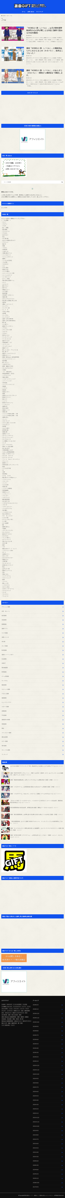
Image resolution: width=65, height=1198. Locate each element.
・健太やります (5, 340)
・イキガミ (4, 247)
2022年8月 (36, 1083)
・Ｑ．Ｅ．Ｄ (4, 309)
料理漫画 (4, 672)
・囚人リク (4, 399)
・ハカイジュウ (5, 497)
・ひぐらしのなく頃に (7, 519)
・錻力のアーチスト (6, 534)
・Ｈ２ (3, 266)
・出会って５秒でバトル (7, 453)
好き (3, 1012)
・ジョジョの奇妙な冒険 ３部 (9, 413)
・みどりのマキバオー (7, 557)
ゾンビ (10, 1008)
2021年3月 (36, 1156)
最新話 (26, 1017)
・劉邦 (3, 579)
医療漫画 (4, 624)
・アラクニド (4, 242)
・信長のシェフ (5, 492)
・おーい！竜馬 (5, 278)
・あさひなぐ (4, 235)
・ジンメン (4, 419)
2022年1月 (36, 1113)
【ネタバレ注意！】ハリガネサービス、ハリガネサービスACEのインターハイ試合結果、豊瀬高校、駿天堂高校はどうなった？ (37, 801)
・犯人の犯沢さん (6, 514)
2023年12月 (36, 1013)
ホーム (23, 11)
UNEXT (4, 663)
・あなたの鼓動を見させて (8, 240)
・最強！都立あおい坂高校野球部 (10, 357)
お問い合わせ (31, 11)
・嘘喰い (3, 258)
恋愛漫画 (4, 711)
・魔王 (3, 545)
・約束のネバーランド (7, 565)
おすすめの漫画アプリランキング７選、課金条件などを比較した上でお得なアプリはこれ (36, 766)
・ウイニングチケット (7, 257)
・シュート (4, 401)
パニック (22, 1008)
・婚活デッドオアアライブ (8, 353)
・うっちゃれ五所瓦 (6, 260)
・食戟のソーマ (5, 410)
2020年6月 (36, 1161)
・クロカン (4, 333)
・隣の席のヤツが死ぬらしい (9, 477)
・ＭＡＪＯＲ (4, 556)
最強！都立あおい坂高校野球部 (9, 1017)
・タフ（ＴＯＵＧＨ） (7, 444)
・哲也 (3, 466)
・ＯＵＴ (3, 222)
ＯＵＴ (12, 1025)
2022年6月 (36, 1091)
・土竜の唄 (4, 561)
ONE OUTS (9, 1004)
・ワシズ (3, 592)
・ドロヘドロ (4, 481)
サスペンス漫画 (6, 689)
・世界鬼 (3, 426)
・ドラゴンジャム (6, 479)
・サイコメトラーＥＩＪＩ (8, 359)
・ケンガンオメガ (6, 339)
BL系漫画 (4, 650)
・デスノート (4, 461)
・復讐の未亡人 (5, 526)
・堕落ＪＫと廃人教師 (7, 446)
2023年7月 (36, 1035)
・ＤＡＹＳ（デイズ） (7, 457)
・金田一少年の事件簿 (7, 318)
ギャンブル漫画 (6, 750)
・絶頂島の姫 (4, 430)
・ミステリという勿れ (7, 550)
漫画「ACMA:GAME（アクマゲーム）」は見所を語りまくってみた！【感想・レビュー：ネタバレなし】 (36, 836)
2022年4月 (36, 1100)
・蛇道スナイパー (6, 397)
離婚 (9, 1023)
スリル (28, 1006)
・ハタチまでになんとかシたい (9, 503)
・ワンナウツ (4, 594)
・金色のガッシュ (6, 355)
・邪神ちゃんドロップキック (9, 395)
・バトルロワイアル (6, 508)
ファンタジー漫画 (6, 732)
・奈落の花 (4, 486)
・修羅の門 (4, 406)
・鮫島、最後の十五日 (7, 366)
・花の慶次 (4, 510)
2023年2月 (36, 1057)
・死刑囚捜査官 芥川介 (7, 373)
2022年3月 (36, 1104)
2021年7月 (36, 1139)
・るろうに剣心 (5, 587)
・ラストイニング (6, 577)
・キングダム (4, 315)
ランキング (5, 754)
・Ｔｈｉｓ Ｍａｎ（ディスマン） (10, 459)
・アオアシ (4, 224)
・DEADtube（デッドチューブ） (10, 464)
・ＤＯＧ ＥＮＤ (6, 475)
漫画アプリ (5, 628)
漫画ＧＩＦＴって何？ (8, 654)
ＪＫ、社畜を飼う (6, 1025)
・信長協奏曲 (4, 490)
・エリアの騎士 (5, 271)
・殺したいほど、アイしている (9, 350)
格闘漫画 (4, 698)
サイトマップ (39, 11)
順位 (21, 1023)
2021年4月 (36, 1152)
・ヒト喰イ (4, 521)
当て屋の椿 (4, 1014)
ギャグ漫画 (5, 646)
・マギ (3, 546)
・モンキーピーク (6, 563)
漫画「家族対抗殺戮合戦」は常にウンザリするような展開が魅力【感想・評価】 (34, 780)
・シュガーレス (5, 404)
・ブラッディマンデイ (7, 530)
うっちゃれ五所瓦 (17, 1004)
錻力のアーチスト (27, 1021)
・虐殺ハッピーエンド (7, 304)
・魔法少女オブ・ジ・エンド (9, 548)
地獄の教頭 (27, 1010)
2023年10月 (36, 1022)
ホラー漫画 (5, 741)
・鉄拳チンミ (4, 463)
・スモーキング (5, 421)
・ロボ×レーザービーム (7, 588)
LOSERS (3, 1004)
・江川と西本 (4, 267)
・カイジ (3, 282)
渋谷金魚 (4, 1019)
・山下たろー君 (5, 568)
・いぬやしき (4, 251)
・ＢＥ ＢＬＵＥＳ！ (7, 515)
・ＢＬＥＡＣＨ (5, 532)
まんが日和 (4, 207)
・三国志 (3, 370)
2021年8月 (36, 1135)
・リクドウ (4, 581)
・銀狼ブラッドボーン (7, 326)
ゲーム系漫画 (5, 676)
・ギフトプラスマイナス (7, 298)
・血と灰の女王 (5, 448)
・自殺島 (3, 386)
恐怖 (9, 1014)
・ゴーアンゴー (5, 344)
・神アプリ (4, 287)
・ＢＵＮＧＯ (4, 536)
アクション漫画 (6, 607)
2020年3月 (36, 1165)
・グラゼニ (4, 328)
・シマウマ (4, 388)
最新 (18, 1017)
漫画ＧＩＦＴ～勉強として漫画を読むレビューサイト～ (40, 1195)
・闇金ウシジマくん (6, 570)
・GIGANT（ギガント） (7, 295)
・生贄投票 (4, 249)
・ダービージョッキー (7, 437)
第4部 (17, 1019)
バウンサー (16, 1008)
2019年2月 (36, 1174)
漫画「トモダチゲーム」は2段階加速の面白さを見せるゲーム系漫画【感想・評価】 (35, 786)
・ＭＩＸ (3, 552)
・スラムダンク (5, 424)
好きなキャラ (8, 1012)
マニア (27, 1008)
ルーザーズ (9, 1010)
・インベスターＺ (6, 255)
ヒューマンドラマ (6, 702)
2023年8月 (36, 1030)
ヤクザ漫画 (5, 633)
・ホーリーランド (6, 539)
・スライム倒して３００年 (8, 422)
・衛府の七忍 (4, 269)
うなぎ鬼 (25, 1004)
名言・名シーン (6, 611)
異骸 (14, 1019)
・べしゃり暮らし (6, 537)
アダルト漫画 (5, 693)
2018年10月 (36, 1182)
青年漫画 (4, 745)
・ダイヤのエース (6, 439)
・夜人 (3, 567)
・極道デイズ (4, 348)
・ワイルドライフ (6, 590)
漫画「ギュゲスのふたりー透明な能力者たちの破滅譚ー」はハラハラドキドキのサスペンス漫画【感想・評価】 (37, 829)
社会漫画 (4, 659)
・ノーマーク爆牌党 (6, 488)
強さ (26, 1012)
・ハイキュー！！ (6, 494)
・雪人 (3, 572)
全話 (22, 1010)
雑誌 (3, 728)
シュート (24, 1006)
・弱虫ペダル (4, 574)
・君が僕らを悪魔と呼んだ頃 (9, 300)
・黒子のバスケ (5, 335)
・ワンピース (4, 596)
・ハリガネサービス (6, 512)
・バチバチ (4, 504)
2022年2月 (36, 1109)
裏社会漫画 (5, 737)
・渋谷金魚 (4, 382)
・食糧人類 (4, 411)
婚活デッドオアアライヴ (18, 1012)
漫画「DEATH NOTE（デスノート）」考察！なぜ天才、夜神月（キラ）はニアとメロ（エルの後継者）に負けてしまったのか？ (36, 774)
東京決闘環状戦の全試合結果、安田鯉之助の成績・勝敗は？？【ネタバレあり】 (34, 807)
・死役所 (3, 390)
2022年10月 (36, 1074)
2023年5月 (36, 1043)
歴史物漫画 (5, 667)
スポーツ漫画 (5, 706)
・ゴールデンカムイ (6, 346)
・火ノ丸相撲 (4, 523)
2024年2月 (36, 1004)
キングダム (5, 680)
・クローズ (4, 331)
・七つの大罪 (4, 484)
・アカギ (3, 225)
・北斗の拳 (4, 543)
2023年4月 (36, 1048)
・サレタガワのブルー (7, 368)
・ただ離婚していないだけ (8, 441)
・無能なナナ (4, 559)
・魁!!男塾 (4, 360)
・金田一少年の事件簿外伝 (8, 320)
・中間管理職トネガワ (7, 450)
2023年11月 (36, 1017)
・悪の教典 (4, 229)
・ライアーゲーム (6, 576)
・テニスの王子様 (6, 468)
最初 (20, 1014)
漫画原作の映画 (6, 719)
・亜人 (3, 236)
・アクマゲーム (5, 231)
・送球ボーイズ (5, 433)
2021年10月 (36, 1126)
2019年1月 (36, 1178)
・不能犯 (3, 528)
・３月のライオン (6, 364)
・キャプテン (4, 306)
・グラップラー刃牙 (6, 329)
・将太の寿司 (4, 408)
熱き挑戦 (9, 1019)
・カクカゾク (4, 284)
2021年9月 (36, 1130)
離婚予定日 (14, 1023)
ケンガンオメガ (16, 1006)
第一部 (21, 1019)
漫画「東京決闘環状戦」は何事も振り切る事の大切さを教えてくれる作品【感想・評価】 (36, 814)
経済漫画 (4, 615)
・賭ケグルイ (4, 286)
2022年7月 (36, 1087)
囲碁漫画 (4, 685)
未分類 (3, 641)
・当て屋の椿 (4, 238)
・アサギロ (4, 233)
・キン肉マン (4, 324)
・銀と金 (3, 322)
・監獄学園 (4, 293)
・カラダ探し (4, 291)
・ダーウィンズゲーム (7, 435)
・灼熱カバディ (5, 391)
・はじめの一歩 (5, 501)
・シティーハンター (6, 380)
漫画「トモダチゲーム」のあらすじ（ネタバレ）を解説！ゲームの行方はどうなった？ (36, 793)
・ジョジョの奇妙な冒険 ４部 (9, 415)
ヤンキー (4, 1010)
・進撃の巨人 (4, 417)
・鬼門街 (3, 302)
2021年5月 (36, 1148)
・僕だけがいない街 (6, 541)
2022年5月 (36, 1096)
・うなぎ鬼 (4, 262)
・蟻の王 (3, 244)
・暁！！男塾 (4, 227)
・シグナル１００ (6, 375)
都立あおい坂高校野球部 (7, 1021)
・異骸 (3, 246)
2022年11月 (36, 1070)
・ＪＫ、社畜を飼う (6, 371)
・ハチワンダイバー (6, 506)
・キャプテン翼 (5, 308)
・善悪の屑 (4, 432)
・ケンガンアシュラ (6, 337)
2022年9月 (36, 1078)
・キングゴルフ (5, 317)
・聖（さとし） (5, 362)
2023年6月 (36, 1039)
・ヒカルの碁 (4, 517)
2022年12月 (36, 1065)
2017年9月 (36, 1187)
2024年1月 (36, 1009)
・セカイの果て (5, 428)
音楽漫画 (4, 620)
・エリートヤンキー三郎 (7, 273)
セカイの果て (5, 1008)
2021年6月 (36, 1143)
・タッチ (3, 443)
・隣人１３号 (4, 583)
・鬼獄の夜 (4, 297)
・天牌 (3, 472)
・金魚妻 (3, 313)
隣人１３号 (4, 1023)
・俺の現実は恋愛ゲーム (7, 280)
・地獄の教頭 (4, 377)
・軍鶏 (3, 393)
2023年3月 (36, 1052)
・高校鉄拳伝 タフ (6, 342)
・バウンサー (4, 495)
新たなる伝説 (15, 1014)
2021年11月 (36, 1122)
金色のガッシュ (17, 1021)
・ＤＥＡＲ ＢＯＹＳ (7, 455)
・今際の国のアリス (6, 253)
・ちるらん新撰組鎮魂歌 (7, 452)
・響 (2, 525)
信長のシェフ (17, 1010)
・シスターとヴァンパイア (8, 379)
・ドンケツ (4, 483)
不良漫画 (4, 715)
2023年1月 (36, 1061)
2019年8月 (36, 1169)
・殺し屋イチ (4, 351)
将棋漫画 (4, 724)
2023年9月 (36, 1026)
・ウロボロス (4, 264)
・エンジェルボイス (6, 275)
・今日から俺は (5, 311)
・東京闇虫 (4, 474)
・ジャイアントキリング (7, 384)
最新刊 (22, 1017)
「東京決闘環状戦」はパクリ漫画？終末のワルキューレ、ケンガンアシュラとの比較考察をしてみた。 (36, 822)
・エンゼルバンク (6, 277)
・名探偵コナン (5, 554)
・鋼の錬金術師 (5, 499)
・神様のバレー (5, 289)
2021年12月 (36, 1117)
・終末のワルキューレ (7, 402)
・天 (2, 470)
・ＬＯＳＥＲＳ (5, 585)
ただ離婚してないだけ (7, 1006)
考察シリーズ (5, 637)
